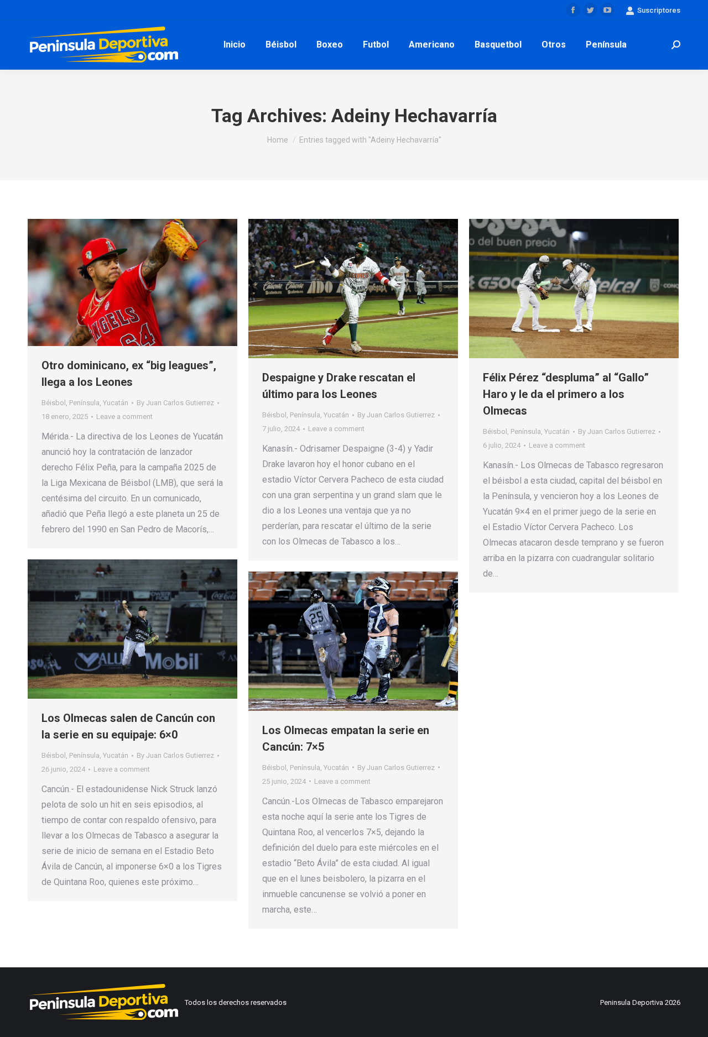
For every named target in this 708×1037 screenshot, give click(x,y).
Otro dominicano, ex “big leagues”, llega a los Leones (128, 374)
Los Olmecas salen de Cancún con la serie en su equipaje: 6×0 (128, 726)
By (175, 403)
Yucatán (115, 403)
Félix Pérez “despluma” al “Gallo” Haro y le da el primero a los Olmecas (566, 394)
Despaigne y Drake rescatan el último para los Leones (338, 386)
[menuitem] (234, 45)
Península (84, 403)
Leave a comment (124, 416)
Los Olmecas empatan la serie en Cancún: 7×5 (345, 738)
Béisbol (53, 403)
